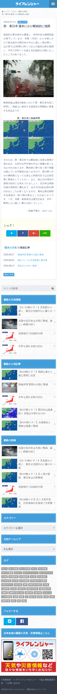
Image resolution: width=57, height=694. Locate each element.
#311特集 (43, 569)
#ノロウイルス (46, 573)
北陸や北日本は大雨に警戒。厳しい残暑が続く (35, 322)
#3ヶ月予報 (24, 569)
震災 (24, 601)
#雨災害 (29, 593)
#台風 (4, 577)
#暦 (25, 585)
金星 (52, 597)
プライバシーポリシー (25, 679)
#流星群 (5, 589)
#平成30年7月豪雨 (38, 581)
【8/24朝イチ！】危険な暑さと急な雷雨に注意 (35, 373)
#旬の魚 (18, 585)
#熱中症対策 (32, 589)
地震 (15, 597)
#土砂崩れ (42, 577)
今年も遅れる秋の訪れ (30, 346)
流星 (40, 597)
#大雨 (15, 581)
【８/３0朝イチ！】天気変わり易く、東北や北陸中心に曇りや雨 (35, 311)
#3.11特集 (13, 569)
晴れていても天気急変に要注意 (32, 260)
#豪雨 (4, 593)
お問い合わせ (13, 683)
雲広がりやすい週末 (27, 265)
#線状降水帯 (45, 589)
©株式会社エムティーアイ (37, 689)
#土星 (33, 577)
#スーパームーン (31, 573)
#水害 (45, 585)
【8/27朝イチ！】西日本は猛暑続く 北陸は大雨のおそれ (35, 411)
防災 (14, 601)
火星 (46, 597)
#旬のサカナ (7, 585)
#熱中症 (21, 589)
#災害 (13, 589)
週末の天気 (11, 247)
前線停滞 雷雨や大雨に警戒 (31, 254)
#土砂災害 (6, 581)
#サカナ (18, 573)
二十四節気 (6, 597)
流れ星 (33, 597)
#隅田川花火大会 (16, 593)
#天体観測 (24, 581)
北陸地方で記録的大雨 (30, 333)
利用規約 (7, 679)
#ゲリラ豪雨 (7, 573)
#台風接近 (24, 577)
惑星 (21, 597)
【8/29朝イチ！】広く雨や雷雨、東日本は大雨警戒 (34, 475)
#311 (34, 569)
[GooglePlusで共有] (33, 233)
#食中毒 (38, 593)
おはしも (47, 593)
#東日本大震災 (35, 585)
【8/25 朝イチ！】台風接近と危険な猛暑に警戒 (34, 424)
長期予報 (5, 601)
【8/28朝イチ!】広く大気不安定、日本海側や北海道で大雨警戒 (35, 503)
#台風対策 (13, 577)
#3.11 (4, 569)
